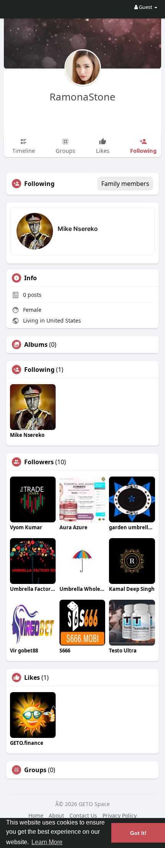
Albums (36, 344)
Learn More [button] (47, 842)
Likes (32, 677)
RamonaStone (83, 97)
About (56, 815)
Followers (39, 462)
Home (35, 815)
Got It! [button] (138, 833)
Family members (125, 183)
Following (39, 369)
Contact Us (83, 815)
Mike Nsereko (78, 228)
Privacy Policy (119, 815)
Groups (35, 770)
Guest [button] (145, 6)
